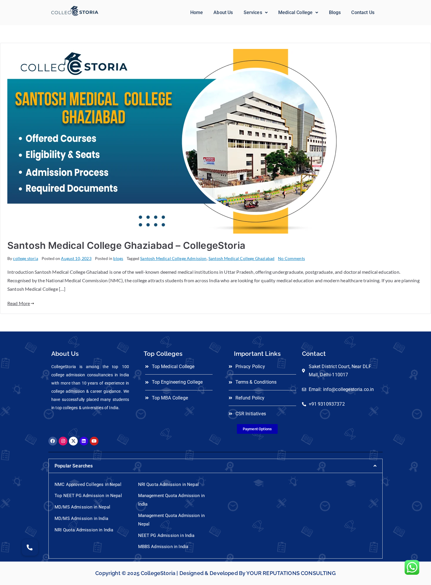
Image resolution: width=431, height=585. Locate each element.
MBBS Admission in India (163, 546)
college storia (25, 258)
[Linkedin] (83, 441)
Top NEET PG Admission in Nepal (88, 495)
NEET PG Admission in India (166, 535)
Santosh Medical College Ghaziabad (241, 258)
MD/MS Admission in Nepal (82, 507)
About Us (223, 12)
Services (253, 12)
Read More (18, 303)
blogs (118, 258)
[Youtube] (94, 441)
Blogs (335, 12)
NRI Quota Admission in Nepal (168, 484)
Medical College (295, 12)
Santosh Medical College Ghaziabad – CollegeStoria (126, 245)
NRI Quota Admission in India (84, 530)
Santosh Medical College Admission (173, 258)
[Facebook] (52, 441)
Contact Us (362, 12)
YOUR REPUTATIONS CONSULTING (290, 573)
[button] (255, 12)
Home (196, 12)
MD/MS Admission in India (81, 518)
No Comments (291, 258)
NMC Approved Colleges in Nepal (88, 484)
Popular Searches (74, 466)
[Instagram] (63, 441)
